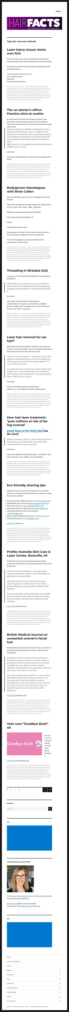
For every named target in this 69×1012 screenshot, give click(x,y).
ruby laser (32, 97)
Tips (8, 979)
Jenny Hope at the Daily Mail (25, 430)
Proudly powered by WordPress (39, 1006)
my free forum (43, 896)
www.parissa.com (32, 518)
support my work (27, 906)
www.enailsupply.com (14, 513)
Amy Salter (11, 276)
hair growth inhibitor (24, 90)
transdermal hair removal (28, 99)
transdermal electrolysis (14, 99)
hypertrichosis (45, 94)
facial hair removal (12, 90)
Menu (58, 11)
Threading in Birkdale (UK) (27, 270)
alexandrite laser (30, 86)
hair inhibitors (35, 90)
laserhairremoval (32, 95)
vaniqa (39, 99)
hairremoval (26, 94)
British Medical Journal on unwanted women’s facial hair (27, 638)
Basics (9, 970)
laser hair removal (21, 95)
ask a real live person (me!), (23, 896)
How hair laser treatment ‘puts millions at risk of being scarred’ (27, 421)
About (9, 996)
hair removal (20, 86)
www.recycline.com (43, 501)
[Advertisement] (29, 838)
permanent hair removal (22, 97)
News (9, 957)
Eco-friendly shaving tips (26, 485)
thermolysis (46, 97)
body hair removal (19, 88)
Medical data (11, 992)
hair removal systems (38, 92)
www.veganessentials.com (39, 503)
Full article (10, 523)
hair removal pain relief (25, 92)
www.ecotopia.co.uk (40, 508)
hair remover (18, 94)
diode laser (28, 88)
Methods (10, 975)
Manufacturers (12, 988)
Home (9, 966)
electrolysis (35, 88)
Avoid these (11, 1001)
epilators (46, 88)
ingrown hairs (11, 95)
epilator (41, 88)
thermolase (39, 97)
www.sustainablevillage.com (33, 506)
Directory (10, 983)
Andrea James (40, 86)
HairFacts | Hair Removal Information (18, 1006)
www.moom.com (43, 516)
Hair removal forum (14, 961)
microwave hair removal (44, 95)
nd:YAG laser (10, 97)
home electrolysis (36, 94)
